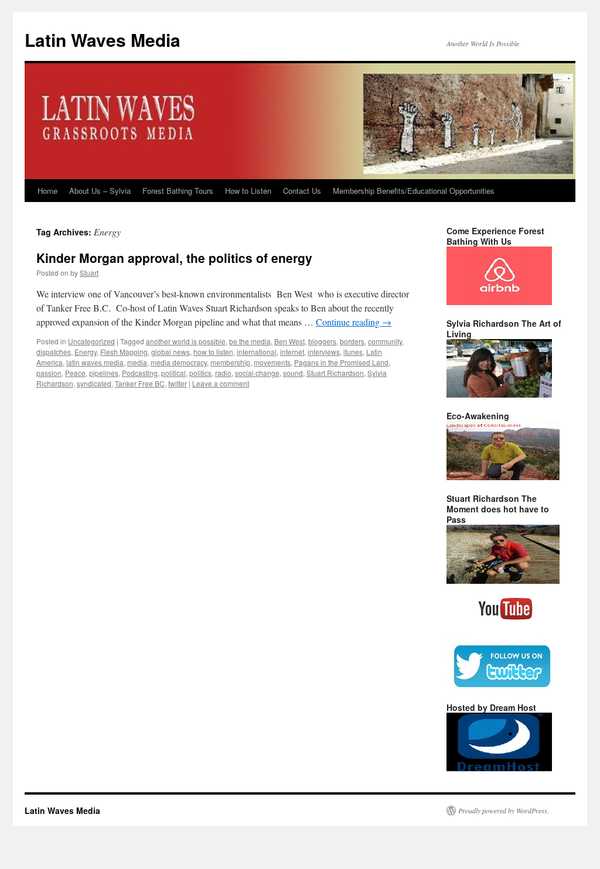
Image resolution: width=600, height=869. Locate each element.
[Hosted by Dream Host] (499, 768)
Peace (75, 373)
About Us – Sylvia (100, 190)
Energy (85, 352)
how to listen (213, 352)
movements (272, 362)
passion (49, 373)
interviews (324, 352)
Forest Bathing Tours (177, 190)
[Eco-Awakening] (503, 477)
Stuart (89, 273)
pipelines (103, 373)
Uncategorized (91, 341)
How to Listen (248, 190)
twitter (177, 383)
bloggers (322, 341)
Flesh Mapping (124, 352)
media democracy (179, 362)
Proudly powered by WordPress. (503, 810)
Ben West (289, 341)
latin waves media (95, 362)
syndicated (94, 383)
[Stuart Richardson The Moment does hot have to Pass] (503, 581)
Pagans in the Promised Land (341, 362)
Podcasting (140, 373)
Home (47, 190)
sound (293, 373)
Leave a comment (220, 383)
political (173, 373)
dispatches (53, 352)
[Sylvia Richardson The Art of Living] (499, 394)
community (385, 341)
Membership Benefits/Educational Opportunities (414, 190)
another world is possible (186, 341)
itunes (353, 352)
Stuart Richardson (335, 373)
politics (200, 373)
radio (223, 373)
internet (292, 352)
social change (257, 373)
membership (230, 362)
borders (352, 341)
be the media (250, 341)
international (257, 352)
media (137, 362)
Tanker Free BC (140, 383)
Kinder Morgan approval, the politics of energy (174, 257)
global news (170, 352)
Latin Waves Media (102, 39)
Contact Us (302, 190)
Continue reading (353, 322)
